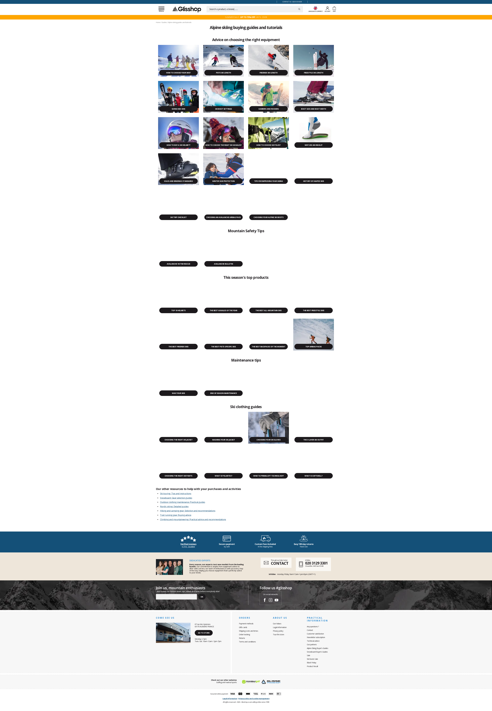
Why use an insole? (313, 145)
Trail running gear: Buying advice (175, 515)
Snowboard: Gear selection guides (176, 497)
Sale (308, 655)
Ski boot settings (223, 109)
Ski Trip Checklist (178, 217)
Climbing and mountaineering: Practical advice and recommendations (193, 519)
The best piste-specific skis (223, 346)
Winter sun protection (223, 181)
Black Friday (311, 662)
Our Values (277, 623)
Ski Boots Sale (312, 659)
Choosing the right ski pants (178, 476)
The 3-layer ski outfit (313, 440)
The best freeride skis (178, 346)
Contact (310, 630)
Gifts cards (243, 627)
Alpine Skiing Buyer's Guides (317, 648)
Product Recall (312, 666)
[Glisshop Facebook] (264, 600)
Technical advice (313, 641)
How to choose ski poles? (268, 145)
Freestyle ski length (313, 72)
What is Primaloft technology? (268, 476)
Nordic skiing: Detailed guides (174, 506)
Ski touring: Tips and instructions (175, 493)
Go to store (204, 633)
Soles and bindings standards (178, 181)
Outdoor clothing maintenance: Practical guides (182, 502)
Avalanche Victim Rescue (178, 264)
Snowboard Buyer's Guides (317, 652)
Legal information (280, 627)
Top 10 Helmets (178, 310)
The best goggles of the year (223, 310)
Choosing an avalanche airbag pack (223, 217)
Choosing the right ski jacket (179, 440)
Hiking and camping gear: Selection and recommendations (187, 510)
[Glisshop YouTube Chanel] (276, 600)
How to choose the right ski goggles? (223, 145)
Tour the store (278, 634)
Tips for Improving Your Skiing (268, 181)
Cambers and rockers (268, 109)
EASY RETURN (215, 2)
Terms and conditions (247, 641)
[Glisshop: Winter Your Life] (186, 9)
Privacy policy (278, 631)
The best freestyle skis (313, 310)
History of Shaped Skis (313, 181)
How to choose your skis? (178, 72)
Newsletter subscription (316, 637)
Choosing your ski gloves (268, 440)
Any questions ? (313, 626)
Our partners (312, 644)
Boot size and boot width (313, 109)
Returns (242, 638)
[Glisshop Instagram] (270, 600)
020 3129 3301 (316, 563)
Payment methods (246, 623)
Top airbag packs (313, 346)
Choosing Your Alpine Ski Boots (268, 217)
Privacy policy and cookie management (253, 698)
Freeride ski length (269, 72)
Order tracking (244, 634)
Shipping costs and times (248, 631)
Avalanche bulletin (223, 264)
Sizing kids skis (178, 109)
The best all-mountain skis (268, 310)
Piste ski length (223, 72)
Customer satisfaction (315, 633)
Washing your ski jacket (223, 440)
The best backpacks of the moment (268, 346)
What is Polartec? (223, 476)
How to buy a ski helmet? (178, 145)
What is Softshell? (313, 476)
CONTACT (279, 563)
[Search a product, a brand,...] (299, 9)
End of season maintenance (223, 393)
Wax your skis (178, 393)
